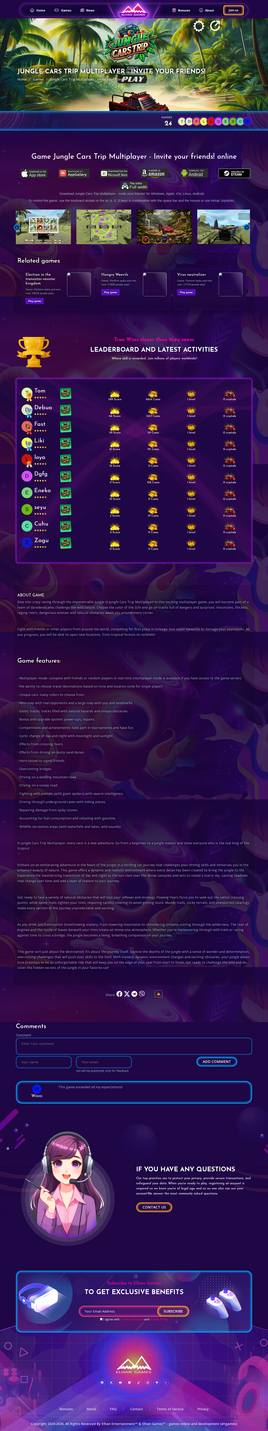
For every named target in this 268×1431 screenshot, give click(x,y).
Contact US (154, 1207)
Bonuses (184, 10)
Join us (233, 10)
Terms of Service (131, 1319)
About (209, 10)
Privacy (203, 1409)
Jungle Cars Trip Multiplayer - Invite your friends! (88, 79)
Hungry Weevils (114, 275)
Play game (34, 301)
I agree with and (135, 1319)
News (90, 10)
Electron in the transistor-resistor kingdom (40, 279)
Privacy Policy (159, 1319)
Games (66, 10)
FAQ (113, 1409)
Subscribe (173, 1311)
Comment (23, 1035)
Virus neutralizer (191, 275)
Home (40, 10)
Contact (136, 1409)
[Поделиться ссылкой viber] (142, 995)
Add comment (217, 1061)
